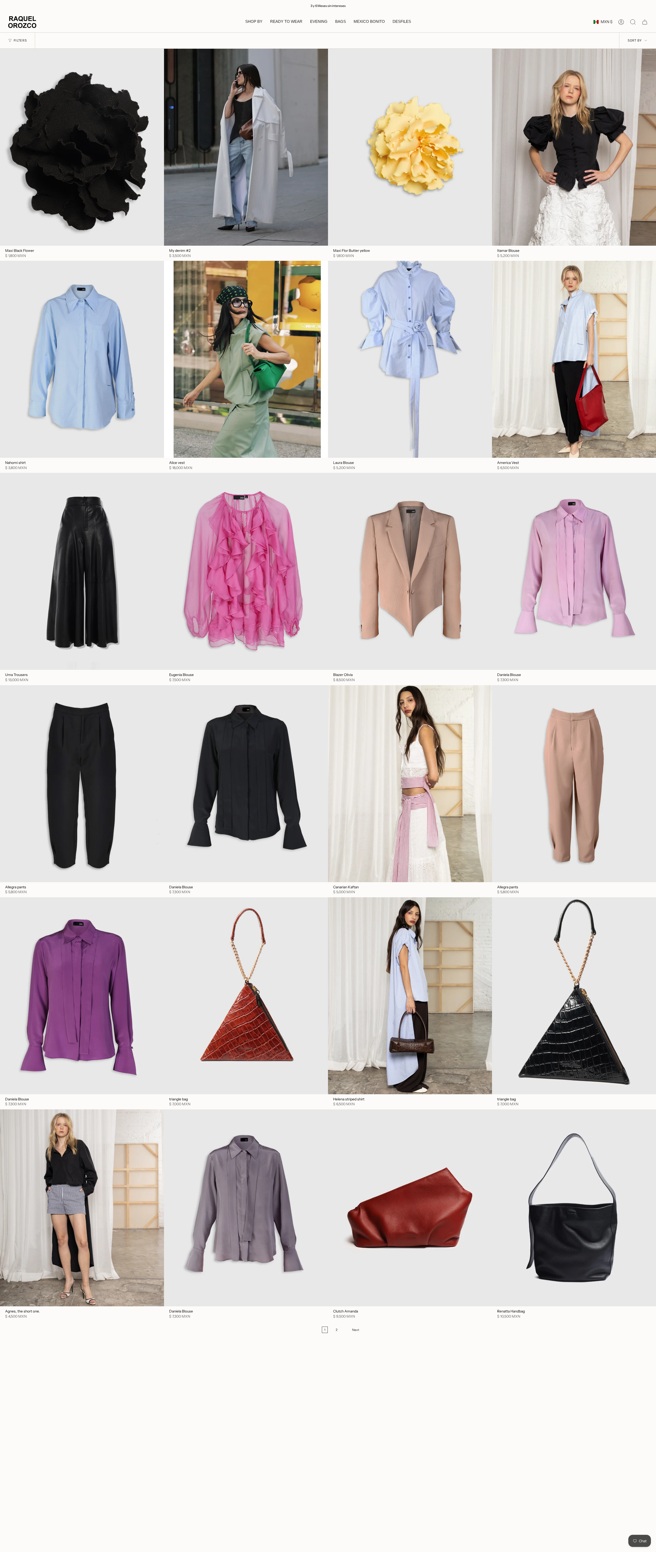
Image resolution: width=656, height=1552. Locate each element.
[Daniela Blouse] (574, 571)
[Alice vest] (246, 359)
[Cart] (645, 22)
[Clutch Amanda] (410, 1207)
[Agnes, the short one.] (82, 1207)
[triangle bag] (246, 995)
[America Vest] (574, 359)
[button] (253, 22)
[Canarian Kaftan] (410, 783)
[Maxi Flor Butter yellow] (410, 147)
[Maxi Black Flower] (82, 147)
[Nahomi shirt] (82, 359)
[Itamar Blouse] (574, 147)
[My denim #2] (246, 147)
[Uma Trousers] (82, 571)
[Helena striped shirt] (410, 995)
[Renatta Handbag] (574, 1207)
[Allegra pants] (82, 783)
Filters (20, 40)
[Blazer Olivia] (410, 571)
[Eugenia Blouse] (246, 571)
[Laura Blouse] (410, 359)
